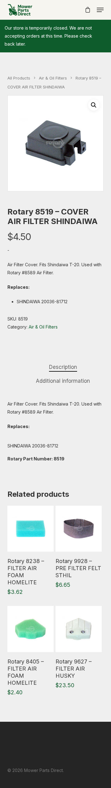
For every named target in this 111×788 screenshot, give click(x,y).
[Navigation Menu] (100, 10)
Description (63, 367)
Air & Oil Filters (53, 78)
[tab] (63, 367)
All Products (18, 78)
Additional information (63, 381)
